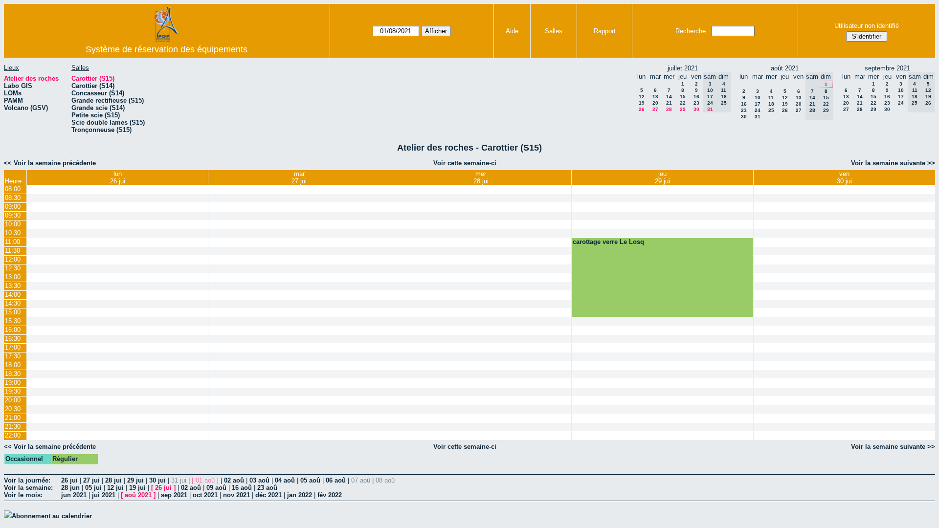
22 (683, 103)
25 (771, 110)
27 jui (91, 480)
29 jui (135, 480)
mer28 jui (481, 177)
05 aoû (310, 480)
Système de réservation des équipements (166, 49)
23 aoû (267, 487)
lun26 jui (117, 177)
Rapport (605, 31)
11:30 (12, 250)
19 (642, 103)
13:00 (13, 277)
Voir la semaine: (28, 487)
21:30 (13, 426)
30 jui (157, 480)
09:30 (13, 215)
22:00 (13, 435)
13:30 (13, 285)
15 (683, 96)
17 (757, 104)
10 (757, 97)
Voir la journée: (27, 480)
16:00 (13, 329)
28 (669, 109)
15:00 (13, 312)
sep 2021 (174, 495)
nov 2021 (236, 495)
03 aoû (259, 480)
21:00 (13, 417)
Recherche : (692, 31)
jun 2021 (74, 495)
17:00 (13, 347)
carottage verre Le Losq (608, 241)
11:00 (12, 241)
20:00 (13, 400)
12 (642, 96)
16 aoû (242, 487)
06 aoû (336, 480)
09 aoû (216, 487)
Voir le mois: (23, 495)
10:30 (13, 233)
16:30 (13, 338)
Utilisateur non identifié (866, 25)
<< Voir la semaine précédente (50, 163)
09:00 (13, 206)
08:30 (13, 197)
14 (669, 96)
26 (642, 109)
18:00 (13, 365)
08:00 (13, 189)
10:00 (13, 224)
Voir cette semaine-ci (464, 163)
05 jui (93, 487)
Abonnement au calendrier (52, 516)
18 (771, 104)
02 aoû (234, 480)
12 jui (115, 487)
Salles (553, 31)
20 (655, 103)
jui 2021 (103, 495)
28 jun (70, 487)
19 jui (137, 487)
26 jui (69, 480)
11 (771, 97)
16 (696, 96)
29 (683, 109)
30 (696, 109)
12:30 (13, 268)
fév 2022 (329, 495)
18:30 (13, 373)
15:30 (13, 321)
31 (757, 116)
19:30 (13, 391)
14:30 (13, 303)
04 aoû (285, 480)
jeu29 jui (662, 177)
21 (669, 103)
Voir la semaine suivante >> (893, 163)
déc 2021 (268, 495)
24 (757, 110)
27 (655, 109)
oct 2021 (205, 495)
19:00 (13, 382)
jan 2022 (299, 495)
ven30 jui (844, 177)
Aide (512, 31)
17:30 (13, 356)
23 (696, 103)
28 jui (113, 480)
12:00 (13, 259)
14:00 (13, 294)
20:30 (13, 409)
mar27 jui (299, 177)
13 (655, 96)
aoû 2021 (138, 495)
